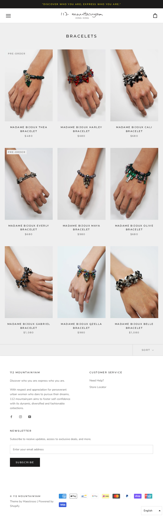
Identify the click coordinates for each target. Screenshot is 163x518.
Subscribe (25, 462)
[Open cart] (155, 16)
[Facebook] (11, 416)
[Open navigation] (8, 15)
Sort (146, 349)
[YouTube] (29, 416)
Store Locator (97, 387)
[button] (151, 510)
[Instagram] (20, 416)
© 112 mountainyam (25, 496)
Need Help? (96, 380)
